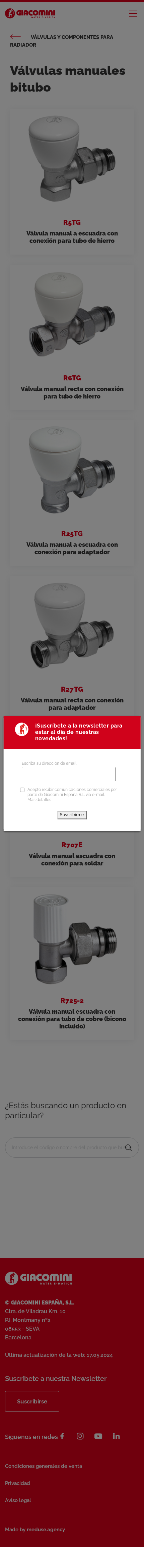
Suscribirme (72, 814)
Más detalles (39, 799)
